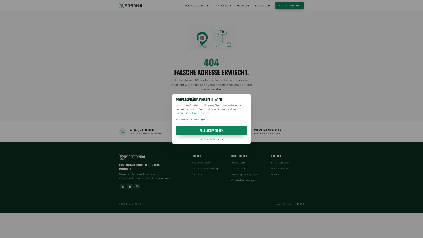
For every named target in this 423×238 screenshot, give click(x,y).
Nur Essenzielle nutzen (212, 139)
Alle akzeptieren (211, 130)
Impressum (182, 119)
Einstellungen (198, 119)
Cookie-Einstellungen (188, 113)
